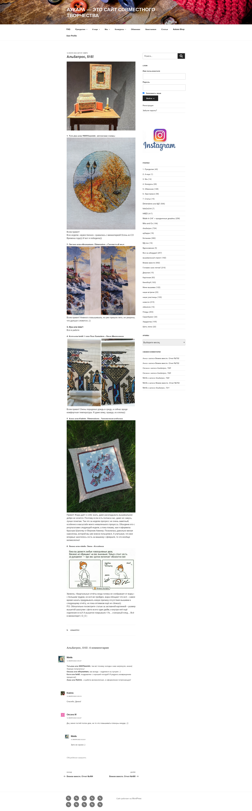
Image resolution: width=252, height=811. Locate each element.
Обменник (135, 29)
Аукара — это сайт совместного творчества (111, 12)
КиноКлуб (147, 282)
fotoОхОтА (147, 208)
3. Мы (145, 179)
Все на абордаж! (150, 252)
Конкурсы (119, 29)
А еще (95, 29)
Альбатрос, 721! (162, 387)
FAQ (68, 29)
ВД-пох (146, 243)
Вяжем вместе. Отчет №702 (167, 358)
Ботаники (147, 238)
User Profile (71, 35)
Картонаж (147, 277)
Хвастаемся (150, 29)
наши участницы (150, 297)
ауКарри (146, 233)
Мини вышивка (149, 287)
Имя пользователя (151, 71)
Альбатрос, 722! (164, 368)
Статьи (164, 29)
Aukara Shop (179, 29)
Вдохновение (148, 248)
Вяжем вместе (149, 262)
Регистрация (148, 105)
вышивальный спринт (152, 257)
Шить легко (147, 326)
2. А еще (146, 174)
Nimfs (85, 53)
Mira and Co (148, 223)
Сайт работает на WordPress (128, 798)
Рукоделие (80, 29)
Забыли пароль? (150, 110)
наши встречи (148, 292)
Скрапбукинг (148, 316)
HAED (145, 213)
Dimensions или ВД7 (151, 203)
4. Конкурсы (148, 184)
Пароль (146, 82)
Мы (106, 29)
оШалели (147, 306)
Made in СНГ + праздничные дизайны (159, 218)
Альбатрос (75, 630)
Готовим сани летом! (152, 267)
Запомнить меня (153, 93)
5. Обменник (148, 189)
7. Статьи (147, 198)
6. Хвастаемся (149, 193)
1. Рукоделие (148, 169)
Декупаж (146, 272)
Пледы (145, 311)
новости (146, 302)
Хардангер (147, 321)
